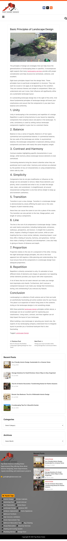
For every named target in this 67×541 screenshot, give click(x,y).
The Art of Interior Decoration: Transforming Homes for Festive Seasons (34, 383)
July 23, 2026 (50, 477)
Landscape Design (22, 333)
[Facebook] (44, 7)
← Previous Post (21, 344)
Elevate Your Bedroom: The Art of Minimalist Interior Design (30, 394)
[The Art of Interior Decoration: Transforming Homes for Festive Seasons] (39, 485)
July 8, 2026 (50, 489)
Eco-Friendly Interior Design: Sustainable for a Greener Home (31, 362)
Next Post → (45, 343)
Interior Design (49, 459)
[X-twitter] (47, 7)
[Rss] (51, 7)
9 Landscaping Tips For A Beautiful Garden (25, 405)
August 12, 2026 (50, 465)
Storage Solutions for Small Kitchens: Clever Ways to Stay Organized (34, 373)
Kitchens (47, 469)
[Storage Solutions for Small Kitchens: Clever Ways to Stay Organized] (39, 473)
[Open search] (66, 18)
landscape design (31, 309)
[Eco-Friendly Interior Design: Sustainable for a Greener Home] (39, 462)
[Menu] (28, 17)
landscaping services (34, 71)
